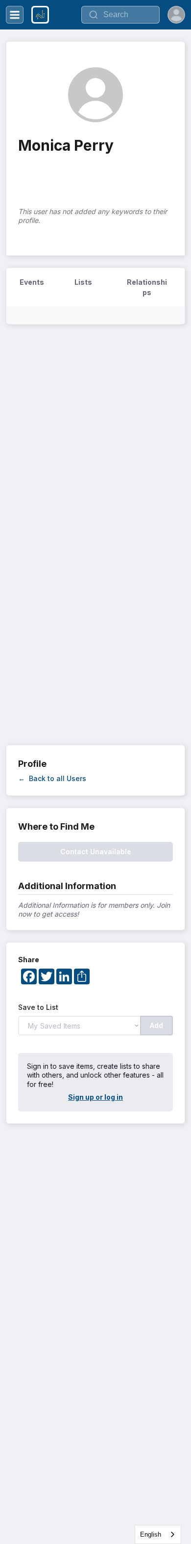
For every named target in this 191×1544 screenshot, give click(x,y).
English (150, 1534)
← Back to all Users (52, 778)
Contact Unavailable (95, 851)
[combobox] (158, 1534)
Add (156, 1025)
